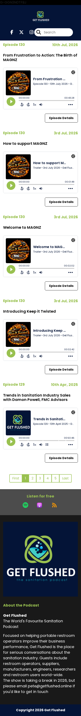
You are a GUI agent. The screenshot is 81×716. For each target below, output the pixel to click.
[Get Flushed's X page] (19, 32)
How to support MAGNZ (25, 143)
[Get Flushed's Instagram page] (29, 32)
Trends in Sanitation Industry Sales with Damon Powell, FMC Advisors (36, 397)
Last (65, 478)
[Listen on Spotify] (25, 505)
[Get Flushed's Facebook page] (11, 32)
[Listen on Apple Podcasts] (39, 505)
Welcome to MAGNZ (22, 227)
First (15, 478)
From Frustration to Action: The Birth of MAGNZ (40, 57)
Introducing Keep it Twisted (29, 311)
